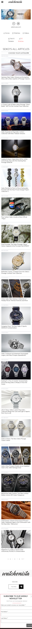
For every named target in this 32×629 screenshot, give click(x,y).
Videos (26, 33)
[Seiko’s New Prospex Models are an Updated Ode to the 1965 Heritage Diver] (16, 455)
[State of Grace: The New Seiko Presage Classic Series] (16, 428)
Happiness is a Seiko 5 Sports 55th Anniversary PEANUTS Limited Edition (13, 550)
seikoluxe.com (16, 27)
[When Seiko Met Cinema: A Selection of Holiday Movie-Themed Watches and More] (16, 288)
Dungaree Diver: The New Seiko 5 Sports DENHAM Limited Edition (14, 327)
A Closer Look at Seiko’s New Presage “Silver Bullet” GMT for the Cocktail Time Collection (15, 105)
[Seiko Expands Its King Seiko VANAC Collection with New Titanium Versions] (16, 121)
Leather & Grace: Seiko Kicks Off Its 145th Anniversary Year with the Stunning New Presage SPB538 (14, 160)
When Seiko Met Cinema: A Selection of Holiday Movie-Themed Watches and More (14, 300)
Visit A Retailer (11, 40)
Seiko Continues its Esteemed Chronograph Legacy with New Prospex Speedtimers (14, 354)
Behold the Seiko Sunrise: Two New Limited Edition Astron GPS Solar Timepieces (14, 494)
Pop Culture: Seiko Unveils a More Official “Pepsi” (14, 218)
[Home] (16, 1)
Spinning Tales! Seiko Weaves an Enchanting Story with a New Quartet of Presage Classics (15, 78)
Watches (17, 33)
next (22, 559)
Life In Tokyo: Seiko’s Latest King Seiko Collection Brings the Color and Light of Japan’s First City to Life (15, 411)
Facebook (13, 23)
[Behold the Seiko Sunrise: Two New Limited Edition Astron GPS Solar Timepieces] (16, 483)
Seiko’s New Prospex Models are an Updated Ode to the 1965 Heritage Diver (15, 467)
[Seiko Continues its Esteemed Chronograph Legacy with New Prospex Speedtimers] (16, 343)
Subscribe (15, 582)
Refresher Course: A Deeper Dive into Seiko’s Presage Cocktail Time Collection (15, 272)
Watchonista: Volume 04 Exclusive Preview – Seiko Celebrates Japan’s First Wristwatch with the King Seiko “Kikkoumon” (15, 522)
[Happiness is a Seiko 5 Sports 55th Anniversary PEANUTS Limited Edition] (16, 539)
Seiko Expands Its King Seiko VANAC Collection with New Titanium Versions (13, 133)
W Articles (21, 40)
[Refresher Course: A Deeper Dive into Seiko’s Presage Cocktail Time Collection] (16, 261)
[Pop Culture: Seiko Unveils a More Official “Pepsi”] (16, 206)
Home (7, 33)
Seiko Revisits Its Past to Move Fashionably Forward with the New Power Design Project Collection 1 (15, 189)
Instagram (18, 23)
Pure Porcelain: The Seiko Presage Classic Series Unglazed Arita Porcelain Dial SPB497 (15, 245)
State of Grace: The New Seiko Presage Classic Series (13, 439)
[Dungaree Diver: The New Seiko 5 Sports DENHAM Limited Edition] (16, 316)
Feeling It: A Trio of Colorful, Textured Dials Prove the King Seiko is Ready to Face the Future (14, 382)
